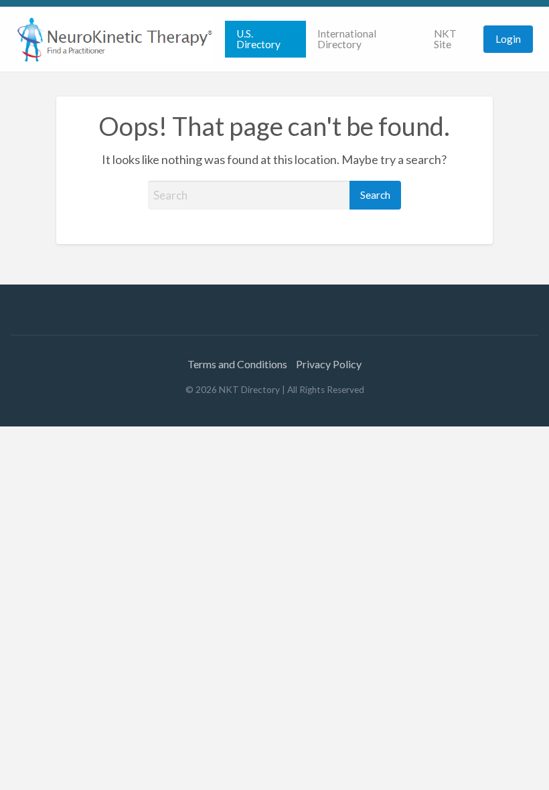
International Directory (346, 38)
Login (508, 39)
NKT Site (445, 38)
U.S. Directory (258, 38)
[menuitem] (265, 39)
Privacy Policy (329, 364)
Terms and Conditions (237, 364)
